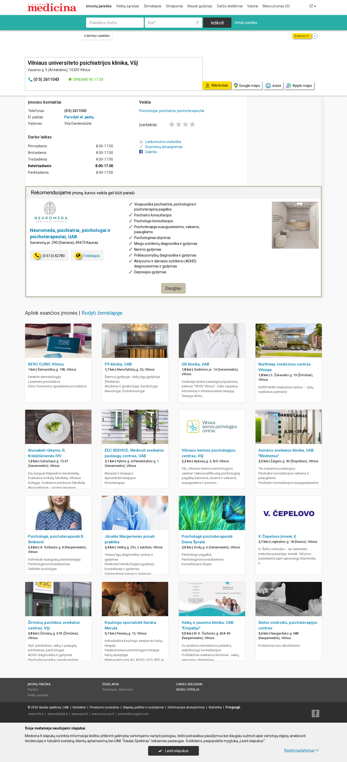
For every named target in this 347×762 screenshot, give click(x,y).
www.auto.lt (80, 714)
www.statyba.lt (58, 714)
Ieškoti (217, 22)
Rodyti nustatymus (299, 750)
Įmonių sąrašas (98, 36)
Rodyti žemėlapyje (102, 313)
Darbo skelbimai (230, 6)
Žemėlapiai (152, 6)
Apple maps (302, 86)
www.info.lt (36, 714)
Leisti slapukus (176, 751)
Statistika (215, 707)
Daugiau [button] (173, 288)
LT (312, 6)
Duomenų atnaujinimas (164, 147)
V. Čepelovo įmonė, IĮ (277, 536)
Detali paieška (246, 23)
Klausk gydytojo (199, 6)
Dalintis (151, 152)
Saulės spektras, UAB (54, 707)
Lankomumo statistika (163, 142)
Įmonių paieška (99, 6)
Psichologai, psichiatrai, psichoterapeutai (171, 111)
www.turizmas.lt (103, 714)
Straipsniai (174, 6)
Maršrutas (126, 689)
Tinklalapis (91, 256)
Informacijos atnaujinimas (186, 707)
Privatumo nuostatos (104, 707)
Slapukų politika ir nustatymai (143, 707)
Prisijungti (233, 707)
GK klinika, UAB (195, 364)
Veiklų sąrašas (127, 6)
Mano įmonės (276, 6)
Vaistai (252, 6)
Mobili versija (187, 689)
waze (276, 86)
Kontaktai (79, 707)
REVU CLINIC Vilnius (46, 364)
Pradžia (33, 689)
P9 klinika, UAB (118, 364)
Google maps (249, 86)
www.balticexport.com (133, 714)
